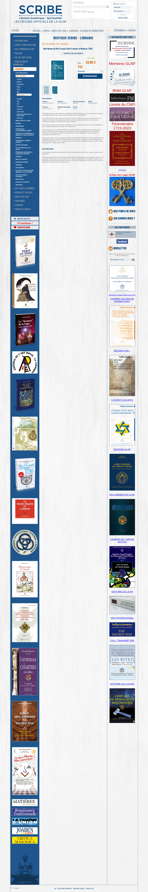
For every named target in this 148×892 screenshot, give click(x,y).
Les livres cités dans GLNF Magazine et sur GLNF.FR (24, 171)
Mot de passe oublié (123, 17)
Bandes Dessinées (22, 162)
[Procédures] (122, 205)
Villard (18, 53)
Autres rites (20, 106)
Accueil (15, 30)
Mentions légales (79, 888)
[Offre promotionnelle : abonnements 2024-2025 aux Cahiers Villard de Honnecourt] (122, 291)
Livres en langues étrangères (21, 175)
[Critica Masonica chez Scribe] (25, 843)
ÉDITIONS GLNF (122, 449)
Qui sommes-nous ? (124, 218)
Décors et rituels (23, 192)
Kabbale (18, 123)
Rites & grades (21, 76)
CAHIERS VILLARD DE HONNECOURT (122, 300)
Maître (18, 86)
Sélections (19, 185)
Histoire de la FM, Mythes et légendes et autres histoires (25, 134)
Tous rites (19, 109)
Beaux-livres (20, 179)
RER (18, 91)
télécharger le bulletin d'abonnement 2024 (122, 295)
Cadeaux (73, 30)
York (18, 101)
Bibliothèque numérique (20, 63)
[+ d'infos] (122, 587)
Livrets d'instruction (25, 44)
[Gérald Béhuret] (25, 695)
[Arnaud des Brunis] (25, 347)
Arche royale (20, 111)
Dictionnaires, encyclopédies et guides (24, 129)
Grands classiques (22, 145)
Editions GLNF (21, 40)
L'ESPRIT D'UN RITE (122, 400)
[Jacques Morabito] (25, 413)
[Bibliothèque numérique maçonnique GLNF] (122, 101)
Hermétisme (20, 167)
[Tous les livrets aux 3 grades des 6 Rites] (122, 121)
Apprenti (19, 81)
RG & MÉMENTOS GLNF (122, 495)
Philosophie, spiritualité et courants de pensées (24, 153)
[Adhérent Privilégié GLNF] (122, 88)
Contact (132, 30)
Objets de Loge (22, 196)
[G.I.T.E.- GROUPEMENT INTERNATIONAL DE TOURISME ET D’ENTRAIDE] (25, 555)
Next (71, 69)
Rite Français (21, 94)
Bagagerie (20, 200)
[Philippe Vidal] (25, 597)
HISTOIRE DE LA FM (122, 592)
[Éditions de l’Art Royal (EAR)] (25, 450)
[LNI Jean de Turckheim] (25, 269)
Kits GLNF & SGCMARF (25, 188)
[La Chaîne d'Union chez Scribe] (25, 824)
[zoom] (122, 58)
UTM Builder (122, 170)
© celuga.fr (16, 888)
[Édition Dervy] (122, 613)
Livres (46, 30)
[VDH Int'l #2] (122, 636)
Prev (45, 69)
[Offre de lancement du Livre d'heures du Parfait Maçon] (122, 490)
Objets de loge (59, 30)
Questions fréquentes (65, 888)
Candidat (19, 79)
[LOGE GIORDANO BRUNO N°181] (25, 308)
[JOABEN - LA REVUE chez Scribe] (25, 834)
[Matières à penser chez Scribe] (25, 805)
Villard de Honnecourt (92, 30)
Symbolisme (20, 126)
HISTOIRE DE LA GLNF (122, 684)
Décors (36, 30)
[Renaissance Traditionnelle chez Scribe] (25, 815)
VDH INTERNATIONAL (122, 618)
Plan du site (90, 888)
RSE (18, 104)
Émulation (19, 98)
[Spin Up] (102, 70)
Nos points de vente (124, 211)
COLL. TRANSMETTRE (122, 640)
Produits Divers (23, 209)
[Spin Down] (102, 72)
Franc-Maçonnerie (22, 73)
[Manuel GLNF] (122, 535)
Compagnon (20, 84)
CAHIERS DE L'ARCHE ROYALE (122, 540)
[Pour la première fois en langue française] (122, 165)
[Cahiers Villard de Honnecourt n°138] (122, 395)
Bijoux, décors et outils (23, 120)
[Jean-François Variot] (25, 794)
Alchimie (18, 156)
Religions (19, 138)
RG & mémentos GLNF (24, 49)
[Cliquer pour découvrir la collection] (25, 523)
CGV (55, 888)
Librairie (19, 69)
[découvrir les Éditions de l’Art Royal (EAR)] (25, 373)
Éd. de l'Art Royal (23, 57)
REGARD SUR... (122, 351)
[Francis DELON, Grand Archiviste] (25, 642)
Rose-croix (20, 118)
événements (120, 30)
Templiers (19, 165)
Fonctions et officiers (22, 182)
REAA (18, 89)
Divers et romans (21, 159)
